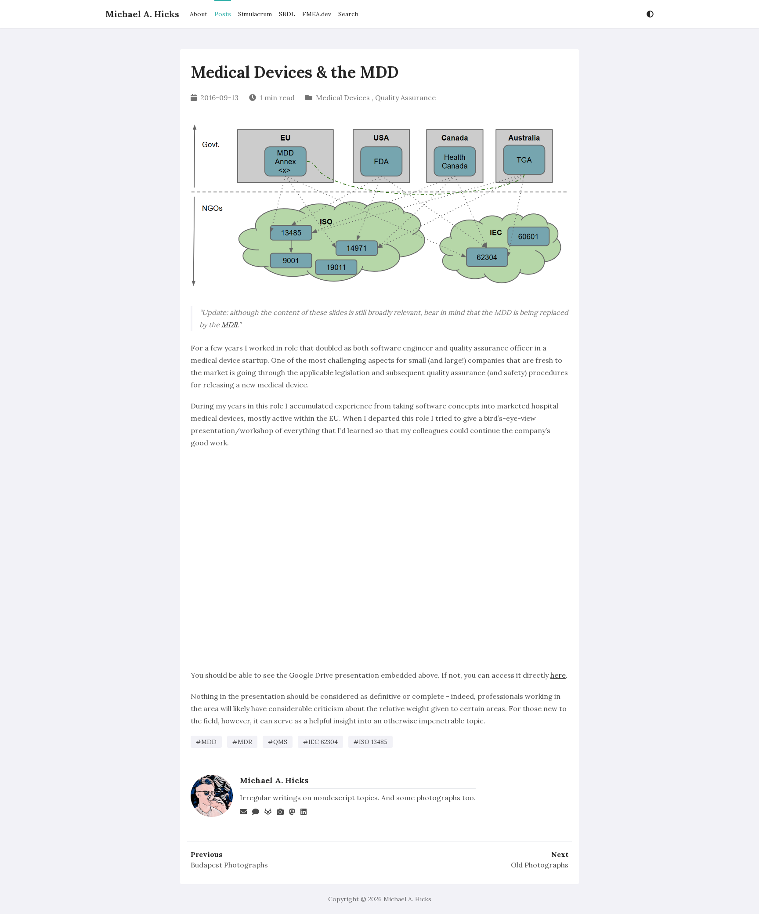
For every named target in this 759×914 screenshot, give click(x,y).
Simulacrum (255, 14)
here (558, 675)
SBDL (287, 14)
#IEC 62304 (320, 742)
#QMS (277, 742)
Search (348, 14)
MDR (229, 324)
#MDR (242, 742)
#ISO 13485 (370, 742)
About (198, 14)
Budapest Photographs (229, 864)
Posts (222, 14)
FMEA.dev (316, 14)
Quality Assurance (405, 97)
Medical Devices (343, 97)
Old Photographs (539, 864)
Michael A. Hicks (142, 13)
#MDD (206, 742)
